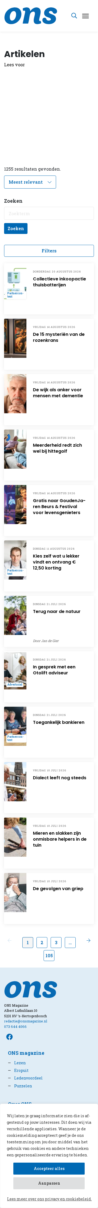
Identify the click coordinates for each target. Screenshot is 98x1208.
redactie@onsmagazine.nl (25, 1021)
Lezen (17, 1062)
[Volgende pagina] (88, 940)
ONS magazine (26, 1053)
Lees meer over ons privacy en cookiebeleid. (49, 1198)
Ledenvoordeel (25, 1078)
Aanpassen (49, 1183)
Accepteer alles (49, 1168)
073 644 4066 (15, 1026)
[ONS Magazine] (30, 15)
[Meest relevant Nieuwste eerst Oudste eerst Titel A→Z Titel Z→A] (30, 182)
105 (49, 955)
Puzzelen (20, 1085)
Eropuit (18, 1070)
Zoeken (16, 228)
